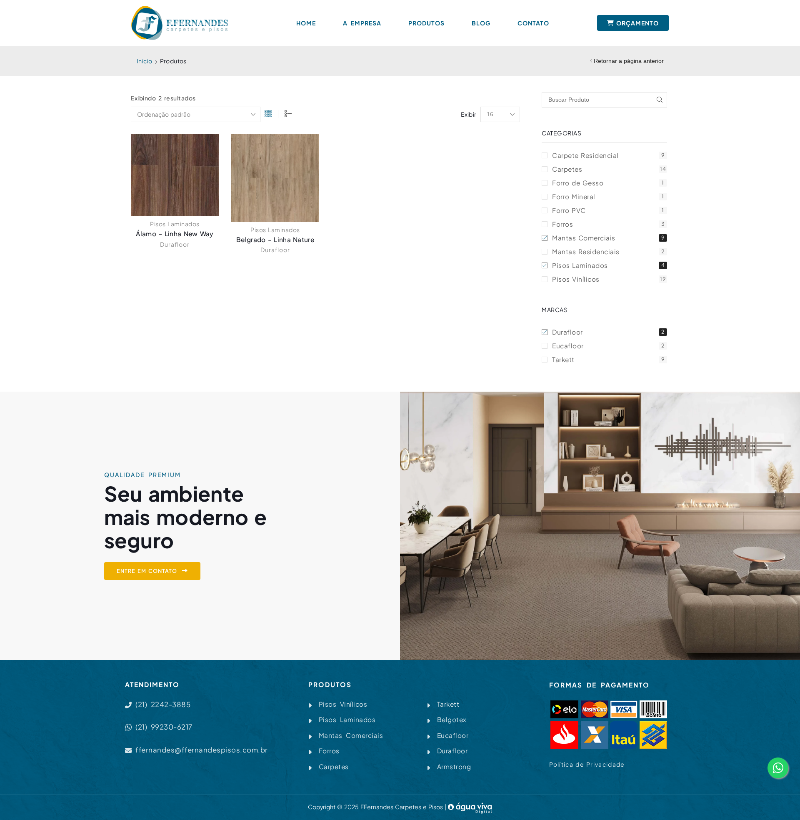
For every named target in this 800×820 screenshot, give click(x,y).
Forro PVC (608, 210)
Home (306, 23)
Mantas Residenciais (608, 251)
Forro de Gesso (608, 183)
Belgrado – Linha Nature (275, 239)
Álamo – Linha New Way (174, 234)
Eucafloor (608, 346)
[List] (288, 114)
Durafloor (174, 244)
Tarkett (608, 359)
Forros (608, 224)
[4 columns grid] (268, 114)
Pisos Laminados (175, 224)
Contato (533, 23)
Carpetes (609, 169)
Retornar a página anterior (629, 61)
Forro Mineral (608, 196)
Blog (481, 23)
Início (144, 61)
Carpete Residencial (608, 155)
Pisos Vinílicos (609, 279)
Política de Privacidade (587, 764)
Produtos (426, 23)
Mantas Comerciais (608, 238)
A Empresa (362, 23)
